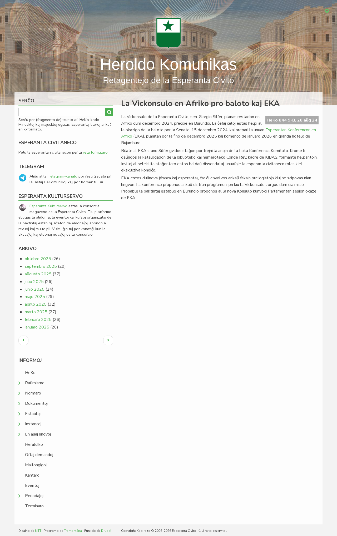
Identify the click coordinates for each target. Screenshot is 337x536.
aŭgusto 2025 (38, 274)
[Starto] (168, 33)
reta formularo (95, 152)
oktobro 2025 (38, 259)
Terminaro (34, 506)
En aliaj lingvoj (38, 434)
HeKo (30, 373)
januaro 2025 (37, 327)
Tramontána (73, 531)
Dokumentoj (36, 403)
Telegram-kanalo (62, 176)
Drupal (106, 531)
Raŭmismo (34, 383)
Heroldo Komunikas (168, 64)
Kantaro (32, 475)
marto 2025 (36, 312)
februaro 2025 (38, 319)
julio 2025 (34, 282)
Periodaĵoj (34, 496)
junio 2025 (34, 289)
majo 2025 (35, 297)
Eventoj (32, 485)
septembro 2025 (41, 266)
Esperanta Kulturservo (48, 206)
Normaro (33, 393)
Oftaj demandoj (39, 455)
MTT (38, 531)
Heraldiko (34, 444)
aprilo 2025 (36, 304)
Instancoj (33, 424)
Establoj (33, 414)
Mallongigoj (36, 465)
